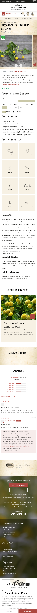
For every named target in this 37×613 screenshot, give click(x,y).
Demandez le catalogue (10, 551)
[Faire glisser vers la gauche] (16, 65)
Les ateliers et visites (9, 532)
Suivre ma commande (9, 547)
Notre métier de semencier (11, 529)
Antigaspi (8, 18)
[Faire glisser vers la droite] (20, 65)
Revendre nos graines (9, 568)
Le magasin (16, 1)
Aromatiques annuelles (10, 22)
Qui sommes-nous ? (9, 527)
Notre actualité (7, 536)
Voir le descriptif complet (11, 84)
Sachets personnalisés (9, 573)
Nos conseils (28, 18)
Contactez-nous (18, 485)
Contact (3, 1)
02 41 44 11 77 (18, 490)
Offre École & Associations (11, 571)
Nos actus (17, 18)
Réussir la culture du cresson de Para (14, 325)
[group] (18, 466)
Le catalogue (9, 1)
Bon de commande (8, 554)
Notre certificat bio (8, 566)
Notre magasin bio (8, 534)
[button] (9, 14)
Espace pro (22, 1)
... (1, 22)
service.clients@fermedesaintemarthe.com (16, 446)
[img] (5, 401)
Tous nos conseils (8, 556)
